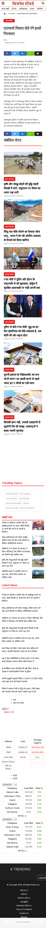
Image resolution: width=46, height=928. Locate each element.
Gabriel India (12, 792)
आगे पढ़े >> (22, 816)
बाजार (32, 8)
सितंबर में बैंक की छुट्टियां (27, 508)
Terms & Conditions (24, 909)
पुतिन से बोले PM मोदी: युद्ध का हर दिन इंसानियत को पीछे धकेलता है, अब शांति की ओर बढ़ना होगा (22, 331)
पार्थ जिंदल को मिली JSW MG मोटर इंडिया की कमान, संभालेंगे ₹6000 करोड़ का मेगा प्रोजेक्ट (20, 650)
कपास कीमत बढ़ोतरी (12, 494)
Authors (24, 894)
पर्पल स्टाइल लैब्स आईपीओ (13, 503)
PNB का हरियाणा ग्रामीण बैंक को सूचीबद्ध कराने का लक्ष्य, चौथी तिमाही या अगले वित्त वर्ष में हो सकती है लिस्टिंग (21, 597)
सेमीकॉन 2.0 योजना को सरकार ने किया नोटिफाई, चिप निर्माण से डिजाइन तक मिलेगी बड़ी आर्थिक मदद (16, 551)
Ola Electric (12, 812)
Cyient (12, 800)
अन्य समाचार (11, 14)
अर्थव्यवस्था (23, 8)
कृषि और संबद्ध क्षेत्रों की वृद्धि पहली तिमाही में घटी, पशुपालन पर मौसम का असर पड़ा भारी (22, 188)
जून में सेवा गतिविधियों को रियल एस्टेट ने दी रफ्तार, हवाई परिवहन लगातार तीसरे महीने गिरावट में (21, 660)
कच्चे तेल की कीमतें (11, 499)
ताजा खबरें (5, 8)
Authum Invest (12, 808)
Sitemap (24, 917)
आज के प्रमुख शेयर (25, 494)
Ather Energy (12, 827)
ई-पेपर (14, 8)
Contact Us (24, 913)
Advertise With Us (23, 905)
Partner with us (24, 898)
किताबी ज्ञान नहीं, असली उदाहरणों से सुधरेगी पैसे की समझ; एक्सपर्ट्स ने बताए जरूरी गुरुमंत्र (22, 426)
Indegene (12, 804)
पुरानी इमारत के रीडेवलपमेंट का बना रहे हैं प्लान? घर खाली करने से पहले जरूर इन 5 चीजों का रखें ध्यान (21, 379)
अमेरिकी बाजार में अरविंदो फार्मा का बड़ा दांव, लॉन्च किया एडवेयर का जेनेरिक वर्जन (14, 574)
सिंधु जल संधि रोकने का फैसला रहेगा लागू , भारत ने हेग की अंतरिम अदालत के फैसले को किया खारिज (22, 236)
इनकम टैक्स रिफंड (24, 499)
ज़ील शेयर (26, 503)
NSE (15, 778)
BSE (15, 775)
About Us (24, 890)
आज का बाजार (18, 703)
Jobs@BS (24, 902)
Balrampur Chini (12, 796)
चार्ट (14, 699)
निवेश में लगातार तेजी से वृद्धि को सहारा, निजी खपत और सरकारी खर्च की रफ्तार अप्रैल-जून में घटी (21, 690)
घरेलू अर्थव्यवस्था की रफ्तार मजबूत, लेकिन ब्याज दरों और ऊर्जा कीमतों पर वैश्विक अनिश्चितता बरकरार (15, 540)
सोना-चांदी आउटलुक (12, 508)
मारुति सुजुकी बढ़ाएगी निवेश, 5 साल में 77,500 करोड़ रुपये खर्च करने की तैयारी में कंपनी (22, 680)
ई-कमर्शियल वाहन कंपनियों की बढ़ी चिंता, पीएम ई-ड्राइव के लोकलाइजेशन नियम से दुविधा (20, 670)
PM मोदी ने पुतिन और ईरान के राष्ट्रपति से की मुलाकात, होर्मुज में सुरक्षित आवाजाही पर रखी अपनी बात (22, 283)
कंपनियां (40, 8)
